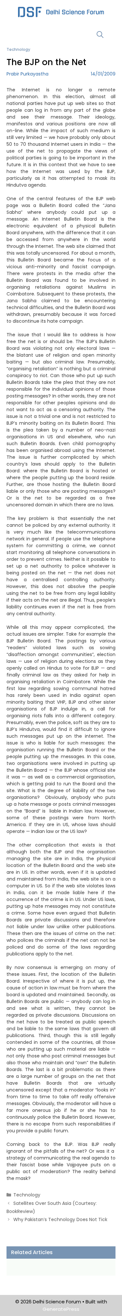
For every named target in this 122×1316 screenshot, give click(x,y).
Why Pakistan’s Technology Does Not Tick (60, 1219)
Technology (18, 49)
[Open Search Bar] (100, 34)
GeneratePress (61, 1309)
